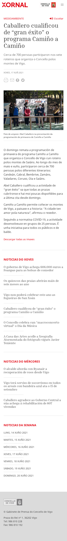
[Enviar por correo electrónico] (12, 80)
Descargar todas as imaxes (19, 239)
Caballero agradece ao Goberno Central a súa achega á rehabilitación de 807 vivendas (32, 403)
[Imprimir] (6, 80)
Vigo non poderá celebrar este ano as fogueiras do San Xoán (29, 296)
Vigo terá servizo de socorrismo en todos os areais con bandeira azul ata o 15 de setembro (32, 386)
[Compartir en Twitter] (23, 80)
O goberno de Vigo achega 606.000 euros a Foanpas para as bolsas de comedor (33, 268)
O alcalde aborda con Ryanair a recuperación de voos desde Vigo (26, 370)
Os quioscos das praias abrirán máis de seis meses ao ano (31, 282)
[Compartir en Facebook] (17, 80)
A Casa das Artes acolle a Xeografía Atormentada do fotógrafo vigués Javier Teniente (31, 340)
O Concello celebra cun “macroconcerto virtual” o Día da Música (31, 324)
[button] (62, 5)
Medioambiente (14, 18)
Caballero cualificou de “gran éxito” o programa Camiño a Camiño (29, 310)
